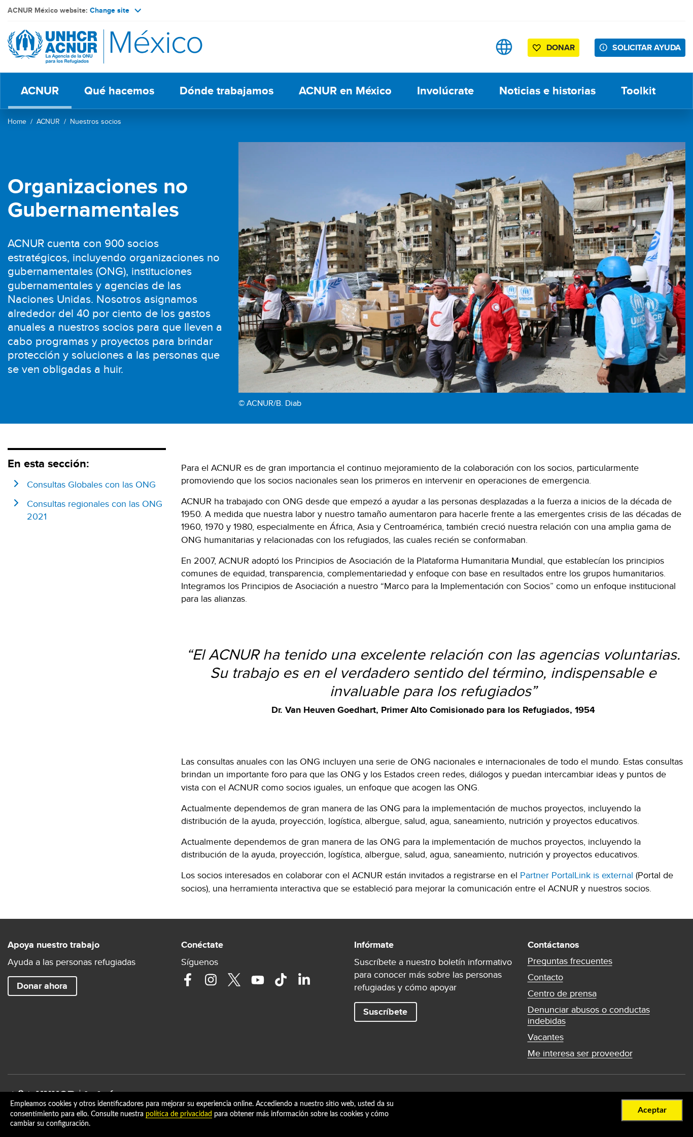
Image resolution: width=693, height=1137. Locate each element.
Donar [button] (560, 47)
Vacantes (546, 1037)
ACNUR (40, 90)
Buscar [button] (472, 47)
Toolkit (638, 90)
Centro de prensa (562, 993)
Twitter (234, 979)
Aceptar (652, 1110)
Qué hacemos (119, 90)
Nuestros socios (95, 121)
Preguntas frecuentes (570, 961)
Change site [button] (109, 10)
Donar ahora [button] (42, 985)
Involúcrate (445, 90)
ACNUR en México (345, 90)
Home (17, 121)
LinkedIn (304, 979)
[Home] (79, 46)
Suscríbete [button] (385, 1011)
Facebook (187, 979)
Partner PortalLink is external (576, 875)
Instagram (211, 979)
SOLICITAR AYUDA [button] (646, 47)
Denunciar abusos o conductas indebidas (589, 1015)
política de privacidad (179, 1114)
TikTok (281, 979)
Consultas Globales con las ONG (91, 484)
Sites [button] (504, 47)
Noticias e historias (547, 90)
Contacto (545, 977)
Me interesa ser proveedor (580, 1053)
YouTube (257, 979)
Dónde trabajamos (226, 90)
